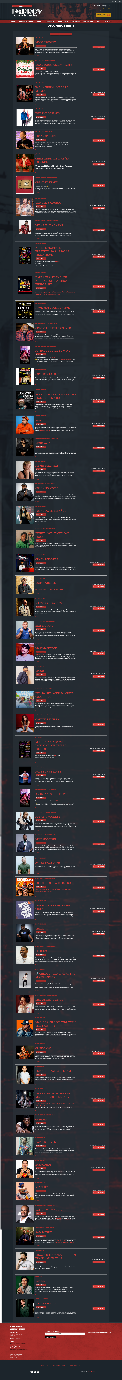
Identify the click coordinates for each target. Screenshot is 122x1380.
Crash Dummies (46, 559)
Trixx (39, 928)
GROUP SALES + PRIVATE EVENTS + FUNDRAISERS (75, 21)
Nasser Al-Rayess (48, 603)
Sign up (114, 1)
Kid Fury (41, 1187)
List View (55, 34)
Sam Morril (43, 1232)
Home (13, 21)
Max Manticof (46, 648)
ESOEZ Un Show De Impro (53, 883)
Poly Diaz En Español (50, 510)
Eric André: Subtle (49, 999)
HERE (57, 261)
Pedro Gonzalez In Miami (53, 1071)
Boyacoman (43, 1164)
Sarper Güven (45, 1142)
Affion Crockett (47, 816)
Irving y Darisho (47, 113)
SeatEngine (91, 1371)
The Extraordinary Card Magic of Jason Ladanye (54, 1095)
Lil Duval (42, 951)
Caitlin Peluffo (47, 719)
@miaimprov (107, 1332)
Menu (39, 21)
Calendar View (65, 34)
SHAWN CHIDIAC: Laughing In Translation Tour (55, 1256)
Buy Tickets (98, 94)
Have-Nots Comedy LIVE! (52, 307)
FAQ (98, 21)
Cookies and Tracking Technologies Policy (67, 1365)
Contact (107, 21)
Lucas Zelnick (45, 1303)
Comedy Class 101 (47, 374)
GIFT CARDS (50, 21)
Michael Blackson (49, 225)
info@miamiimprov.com (104, 10)
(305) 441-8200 (107, 9)
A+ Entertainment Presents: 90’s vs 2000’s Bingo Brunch (52, 251)
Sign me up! (50, 1337)
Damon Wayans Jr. (48, 1209)
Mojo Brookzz (45, 42)
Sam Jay (41, 420)
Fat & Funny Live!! (48, 771)
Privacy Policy (45, 1365)
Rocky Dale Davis (48, 862)
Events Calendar (26, 21)
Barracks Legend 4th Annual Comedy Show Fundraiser (51, 281)
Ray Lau (41, 1281)
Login (119, 1)
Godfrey (41, 1119)
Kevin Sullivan (46, 465)
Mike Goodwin (45, 839)
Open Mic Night (46, 182)
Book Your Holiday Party (53, 64)
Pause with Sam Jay (44, 430)
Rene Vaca (43, 443)
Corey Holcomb (46, 488)
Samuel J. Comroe (48, 202)
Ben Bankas (44, 625)
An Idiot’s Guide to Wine (52, 350)
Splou (39, 670)
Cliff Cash (43, 1048)
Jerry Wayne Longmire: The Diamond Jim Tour (55, 396)
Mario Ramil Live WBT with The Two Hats (55, 1023)
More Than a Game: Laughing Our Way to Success (50, 745)
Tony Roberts (45, 582)
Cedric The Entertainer (53, 328)
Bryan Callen (45, 136)
